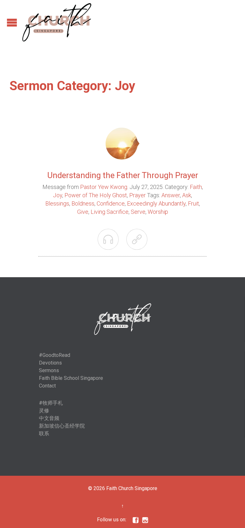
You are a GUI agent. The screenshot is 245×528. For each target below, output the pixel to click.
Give (82, 211)
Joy (57, 195)
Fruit (193, 203)
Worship (158, 211)
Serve (138, 211)
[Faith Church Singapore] (56, 22)
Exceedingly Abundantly (156, 203)
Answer (170, 195)
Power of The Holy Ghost (95, 195)
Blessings (57, 203)
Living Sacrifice (110, 211)
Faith (196, 187)
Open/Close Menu (12, 22)
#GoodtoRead (54, 355)
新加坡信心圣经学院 (62, 426)
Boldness (82, 203)
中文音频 (49, 418)
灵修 (44, 411)
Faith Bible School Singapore (71, 378)
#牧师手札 (51, 403)
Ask (186, 195)
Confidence (111, 203)
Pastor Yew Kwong (103, 187)
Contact (47, 386)
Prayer (137, 195)
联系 (44, 433)
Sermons (49, 370)
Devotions (50, 363)
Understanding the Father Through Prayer (122, 175)
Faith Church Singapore (131, 488)
